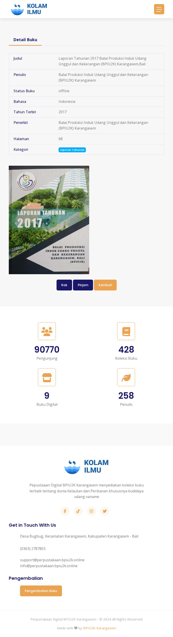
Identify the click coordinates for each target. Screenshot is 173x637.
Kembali (105, 285)
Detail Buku (25, 39)
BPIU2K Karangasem (99, 628)
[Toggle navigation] (159, 9)
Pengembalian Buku (41, 591)
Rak (64, 285)
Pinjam (83, 285)
